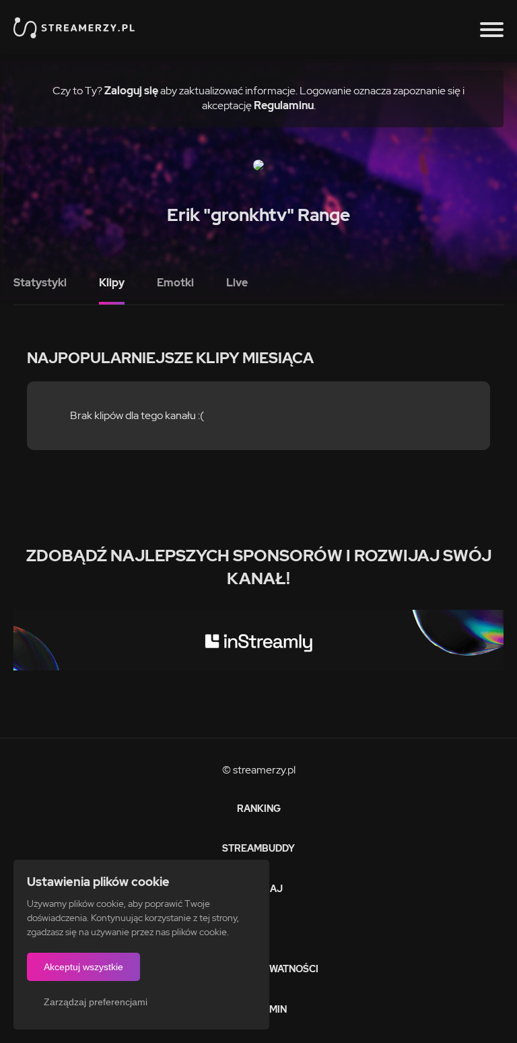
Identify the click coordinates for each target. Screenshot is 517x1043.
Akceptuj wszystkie (83, 966)
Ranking (259, 808)
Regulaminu (284, 105)
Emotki (175, 283)
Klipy (112, 283)
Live (237, 283)
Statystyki (40, 283)
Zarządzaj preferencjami (95, 1002)
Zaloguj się (131, 91)
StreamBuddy (258, 848)
